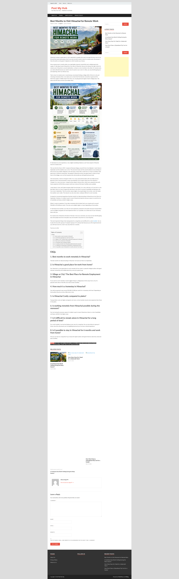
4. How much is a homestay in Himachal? (62, 240)
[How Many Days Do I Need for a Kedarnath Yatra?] (76, 354)
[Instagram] (128, 3)
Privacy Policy (79, 15)
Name (52, 519)
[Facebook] (126, 3)
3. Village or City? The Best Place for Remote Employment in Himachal (68, 239)
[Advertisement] (117, 67)
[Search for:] (117, 24)
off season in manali (55, 344)
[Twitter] (124, 3)
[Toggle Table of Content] (80, 233)
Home (60, 3)
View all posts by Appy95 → (67, 482)
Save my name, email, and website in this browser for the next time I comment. (72, 540)
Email (52, 525)
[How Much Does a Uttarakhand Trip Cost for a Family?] (94, 405)
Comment (53, 500)
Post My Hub (59, 8)
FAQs (53, 234)
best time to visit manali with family (63, 343)
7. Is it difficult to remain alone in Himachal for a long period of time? (67, 245)
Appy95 (61, 23)
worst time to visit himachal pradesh (70, 344)
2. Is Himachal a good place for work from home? (64, 237)
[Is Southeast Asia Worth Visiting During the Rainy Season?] (58, 357)
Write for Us (69, 3)
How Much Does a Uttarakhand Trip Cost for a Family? (93, 460)
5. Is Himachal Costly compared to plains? (62, 242)
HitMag (126, 576)
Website (52, 532)
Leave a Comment (67, 23)
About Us (64, 3)
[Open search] (128, 15)
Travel (61, 15)
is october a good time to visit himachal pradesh (84, 343)
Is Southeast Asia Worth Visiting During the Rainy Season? (57, 365)
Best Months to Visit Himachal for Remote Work (116, 557)
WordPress (120, 576)
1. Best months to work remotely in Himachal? (63, 236)
